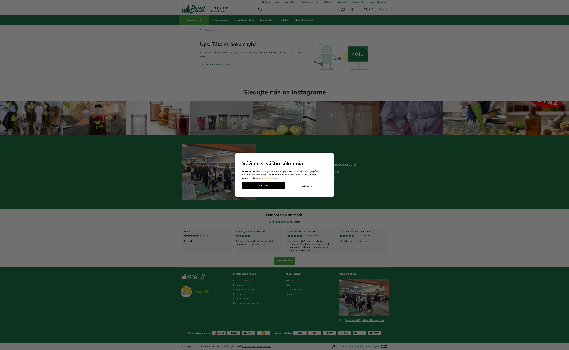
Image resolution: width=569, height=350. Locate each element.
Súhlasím (263, 185)
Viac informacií (269, 178)
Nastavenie (306, 186)
